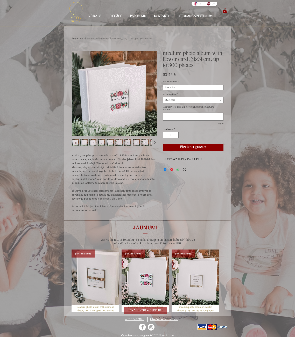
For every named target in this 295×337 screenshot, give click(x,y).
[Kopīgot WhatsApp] (178, 169)
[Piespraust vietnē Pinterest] (172, 169)
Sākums (75, 38)
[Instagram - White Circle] (151, 327)
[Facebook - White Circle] (142, 327)
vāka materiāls (171, 82)
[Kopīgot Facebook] (165, 169)
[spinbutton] (170, 135)
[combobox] (193, 87)
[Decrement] (165, 135)
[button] (225, 10)
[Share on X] (184, 169)
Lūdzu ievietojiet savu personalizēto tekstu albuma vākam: (188, 108)
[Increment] (176, 135)
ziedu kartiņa (170, 94)
